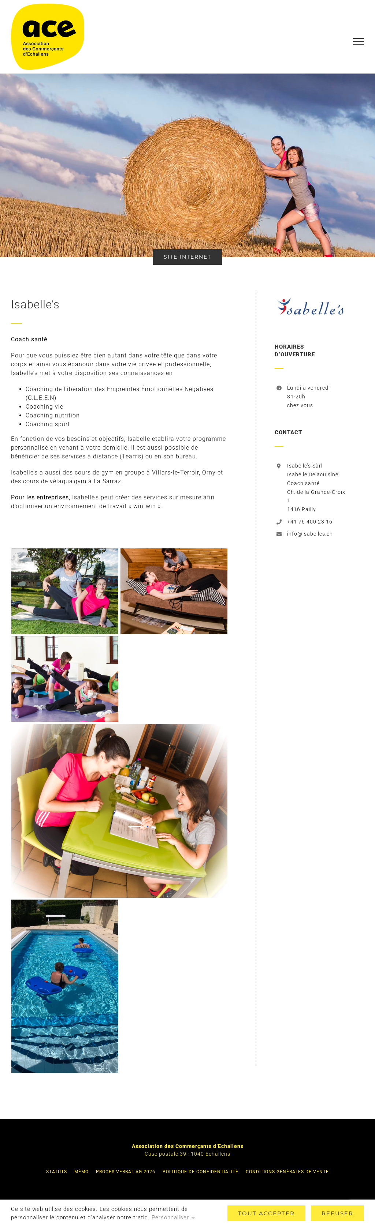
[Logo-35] (310, 293)
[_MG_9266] (65, 591)
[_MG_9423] (174, 591)
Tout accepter (266, 1213)
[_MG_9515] (65, 679)
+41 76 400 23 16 (310, 522)
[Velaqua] (65, 986)
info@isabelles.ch (310, 534)
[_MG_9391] (119, 811)
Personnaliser (171, 1217)
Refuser (337, 1213)
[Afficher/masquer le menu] (358, 41)
